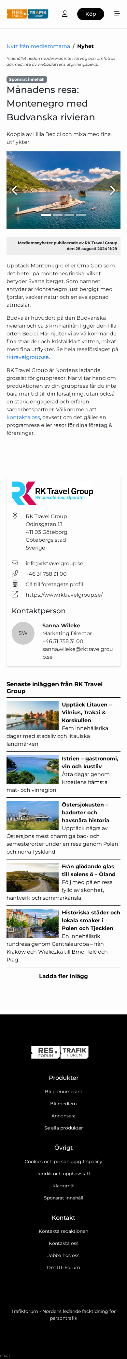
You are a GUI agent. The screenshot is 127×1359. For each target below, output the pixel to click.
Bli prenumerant (63, 1092)
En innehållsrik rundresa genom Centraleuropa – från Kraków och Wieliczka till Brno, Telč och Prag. (63, 936)
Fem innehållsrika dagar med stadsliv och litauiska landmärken (59, 724)
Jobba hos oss (63, 1255)
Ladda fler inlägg (63, 976)
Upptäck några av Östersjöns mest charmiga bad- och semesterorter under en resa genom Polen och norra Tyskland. (62, 828)
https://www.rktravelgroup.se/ (64, 595)
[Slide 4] (81, 215)
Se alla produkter (63, 1128)
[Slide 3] (69, 215)
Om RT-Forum (63, 1267)
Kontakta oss (63, 1243)
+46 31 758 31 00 (46, 574)
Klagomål (63, 1186)
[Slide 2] (58, 215)
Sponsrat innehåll (63, 1198)
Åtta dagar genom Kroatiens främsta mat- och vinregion (62, 774)
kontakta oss (23, 417)
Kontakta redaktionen (63, 1231)
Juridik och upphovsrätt (63, 1174)
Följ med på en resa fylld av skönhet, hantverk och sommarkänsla (61, 882)
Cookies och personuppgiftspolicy (63, 1161)
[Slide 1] (46, 215)
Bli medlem (63, 1104)
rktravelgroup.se (28, 357)
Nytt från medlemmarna (38, 46)
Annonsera (63, 1116)
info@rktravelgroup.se (54, 563)
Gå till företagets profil (54, 584)
